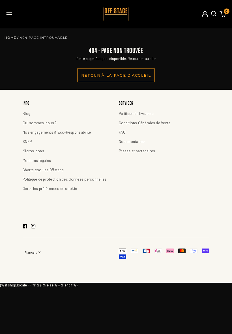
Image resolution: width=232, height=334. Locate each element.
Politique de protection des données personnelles (64, 179)
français (31, 252)
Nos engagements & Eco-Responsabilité (57, 132)
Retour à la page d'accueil (116, 75)
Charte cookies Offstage (43, 170)
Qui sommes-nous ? (40, 123)
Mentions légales (37, 160)
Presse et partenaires (137, 151)
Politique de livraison (136, 113)
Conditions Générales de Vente (145, 123)
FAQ (122, 132)
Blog (26, 113)
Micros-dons (33, 151)
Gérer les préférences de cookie (50, 188)
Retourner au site (142, 58)
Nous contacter (132, 141)
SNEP (27, 141)
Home (11, 38)
